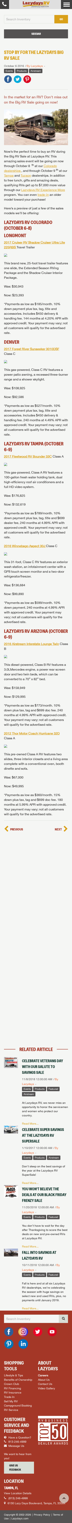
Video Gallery (46, 1388)
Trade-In (9, 1397)
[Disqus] (36, 883)
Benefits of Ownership (18, 1379)
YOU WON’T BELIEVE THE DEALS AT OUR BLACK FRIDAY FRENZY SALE (44, 1195)
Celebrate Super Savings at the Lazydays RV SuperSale (43, 1135)
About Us (44, 1379)
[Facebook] (9, 1332)
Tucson (26, 175)
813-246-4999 (17, 1441)
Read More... (30, 1123)
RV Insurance (12, 1392)
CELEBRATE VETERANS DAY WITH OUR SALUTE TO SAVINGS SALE (42, 1066)
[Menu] (66, 4)
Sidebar (36, 34)
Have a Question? (19, 1437)
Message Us (16, 1445)
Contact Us (45, 1384)
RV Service (11, 1410)
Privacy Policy (42, 1514)
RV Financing (12, 1388)
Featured (53, 1089)
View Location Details (17, 1493)
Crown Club (11, 1384)
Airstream (36, 71)
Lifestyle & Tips (13, 1375)
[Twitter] (37, 1332)
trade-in (43, 194)
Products (22, 71)
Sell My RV (11, 1401)
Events (9, 71)
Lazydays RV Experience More (43, 190)
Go (61, 19)
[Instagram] (23, 1332)
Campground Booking (18, 1405)
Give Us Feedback (15, 1467)
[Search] (63, 1319)
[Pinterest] (9, 1344)
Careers (43, 1375)
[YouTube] (52, 1332)
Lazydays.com (19, 1518)
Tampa (9, 175)
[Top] (64, 1498)
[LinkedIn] (23, 1344)
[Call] (4, 4)
